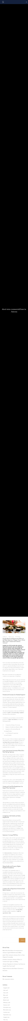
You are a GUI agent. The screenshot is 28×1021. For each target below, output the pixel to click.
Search (4, 937)
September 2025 (7, 1014)
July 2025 (5, 1019)
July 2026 (5, 990)
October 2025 (6, 1012)
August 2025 (6, 1017)
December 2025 (7, 1007)
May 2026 (5, 995)
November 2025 (7, 1010)
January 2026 (6, 1005)
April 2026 (5, 997)
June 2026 (5, 992)
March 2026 (6, 1000)
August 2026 (6, 988)
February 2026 (6, 1002)
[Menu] (26, 2)
